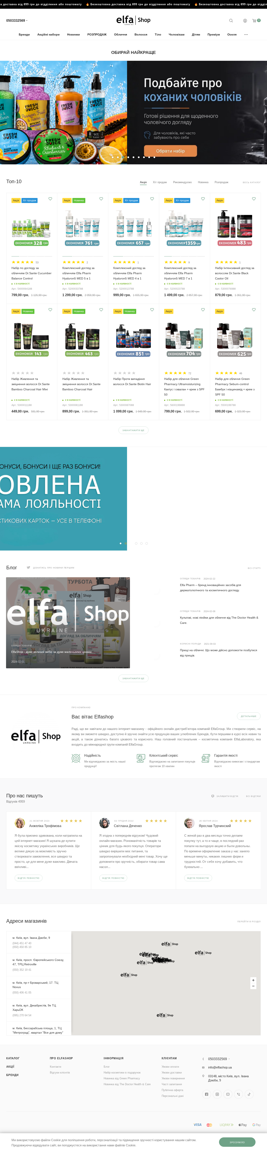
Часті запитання (172, 1084)
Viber (238, 1094)
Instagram (217, 1094)
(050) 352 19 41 (22, 969)
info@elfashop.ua (220, 1067)
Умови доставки (172, 1072)
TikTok (249, 1094)
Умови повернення (173, 1078)
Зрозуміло (237, 1142)
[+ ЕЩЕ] (246, 34)
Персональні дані (173, 1095)
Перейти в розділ (249, 921)
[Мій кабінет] (245, 21)
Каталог (13, 1058)
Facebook (206, 1094)
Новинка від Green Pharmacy (122, 1078)
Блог (107, 1066)
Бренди (12, 1075)
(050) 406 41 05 (22, 992)
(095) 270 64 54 (22, 1015)
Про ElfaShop (61, 1058)
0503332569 (15, 20)
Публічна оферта (172, 1090)
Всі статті (254, 568)
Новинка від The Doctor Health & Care (127, 1084)
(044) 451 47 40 (22, 943)
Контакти (55, 1066)
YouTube (227, 1094)
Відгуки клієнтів (60, 1072)
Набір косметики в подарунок (122, 1072)
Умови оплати (170, 1066)
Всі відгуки (253, 796)
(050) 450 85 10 (22, 947)
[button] (145, 962)
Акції (10, 1066)
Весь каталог (252, 182)
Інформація (113, 1058)
